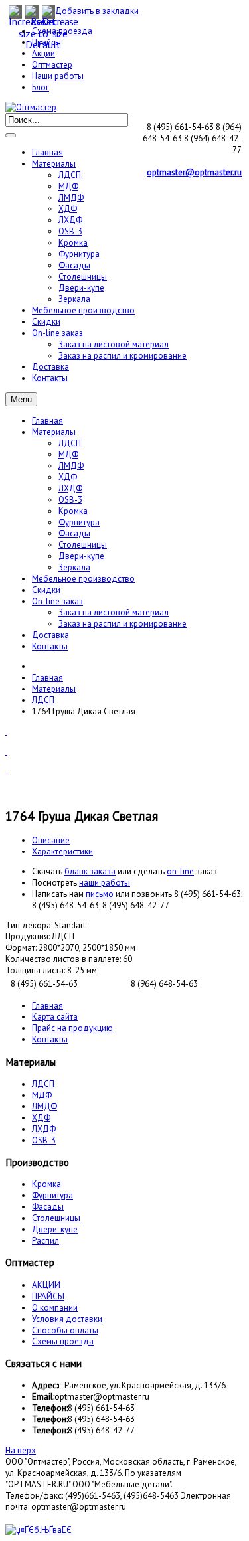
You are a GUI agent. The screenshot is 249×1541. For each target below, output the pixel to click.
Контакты (50, 646)
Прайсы (46, 42)
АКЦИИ (46, 1285)
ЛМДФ (71, 465)
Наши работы (58, 76)
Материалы (54, 432)
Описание (51, 840)
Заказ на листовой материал (113, 612)
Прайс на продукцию (72, 1028)
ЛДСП (69, 443)
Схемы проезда (63, 1341)
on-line (180, 871)
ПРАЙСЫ (48, 1296)
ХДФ (67, 477)
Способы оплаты (65, 1330)
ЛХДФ (70, 488)
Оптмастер (52, 64)
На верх (20, 1450)
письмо (100, 894)
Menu (21, 399)
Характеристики (62, 851)
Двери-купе (81, 556)
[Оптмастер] (30, 107)
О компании (55, 1307)
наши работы (104, 882)
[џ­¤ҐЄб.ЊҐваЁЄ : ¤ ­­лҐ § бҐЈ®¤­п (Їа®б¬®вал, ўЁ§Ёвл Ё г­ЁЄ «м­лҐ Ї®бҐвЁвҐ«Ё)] (39, 1530)
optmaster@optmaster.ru (194, 172)
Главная (47, 420)
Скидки (46, 590)
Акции (43, 53)
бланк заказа (90, 871)
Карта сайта (55, 1016)
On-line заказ (57, 601)
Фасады (74, 533)
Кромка (73, 511)
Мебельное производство (83, 578)
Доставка (50, 635)
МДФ (68, 454)
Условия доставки (67, 1319)
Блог (40, 87)
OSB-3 (70, 499)
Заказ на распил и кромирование (122, 623)
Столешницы (82, 544)
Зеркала (74, 567)
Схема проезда (62, 31)
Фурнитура (79, 522)
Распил (45, 1240)
